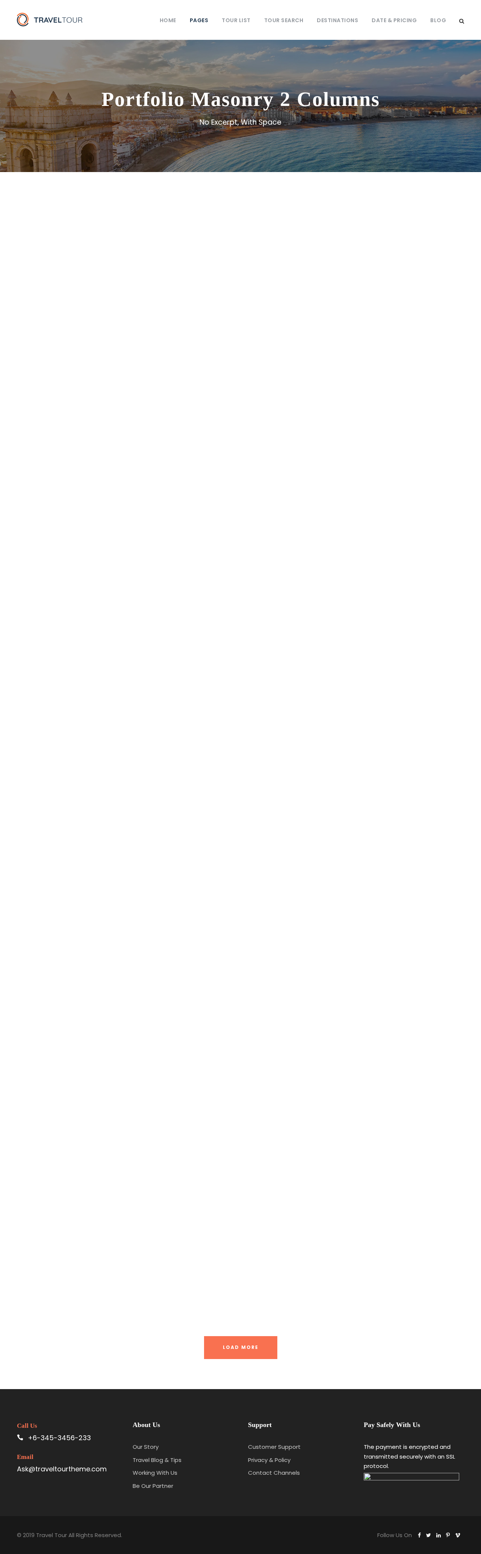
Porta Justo (356, 275)
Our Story (146, 1447)
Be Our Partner (153, 1486)
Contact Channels (274, 1473)
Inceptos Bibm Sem (125, 301)
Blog (438, 20)
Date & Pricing (394, 20)
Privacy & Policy (269, 1460)
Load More (241, 1347)
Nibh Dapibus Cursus (356, 1244)
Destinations (337, 20)
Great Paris (356, 835)
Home (168, 20)
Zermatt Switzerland (125, 534)
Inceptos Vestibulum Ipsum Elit (125, 1021)
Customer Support (274, 1447)
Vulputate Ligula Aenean (356, 1052)
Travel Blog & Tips (157, 1460)
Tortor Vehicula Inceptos (356, 575)
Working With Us (155, 1473)
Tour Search (284, 20)
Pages (199, 20)
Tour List (236, 20)
